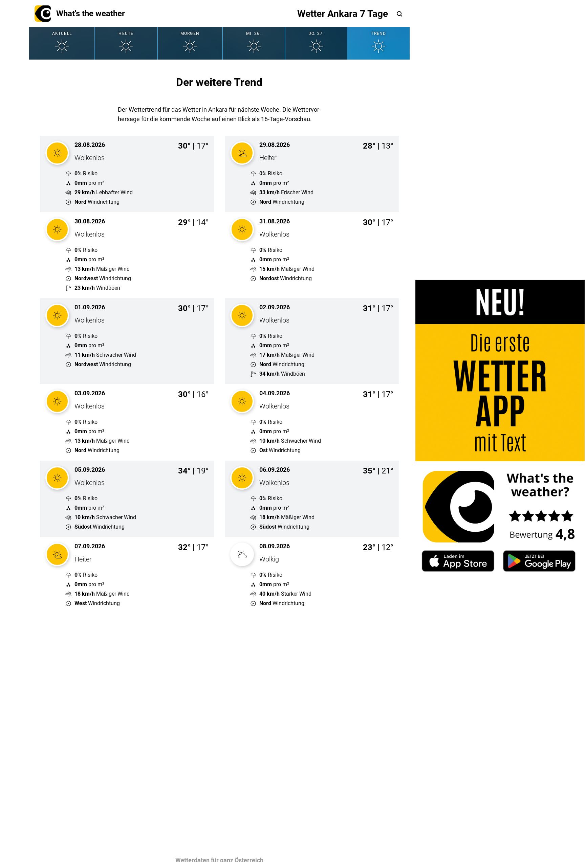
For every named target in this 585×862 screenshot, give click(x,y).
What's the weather (90, 13)
